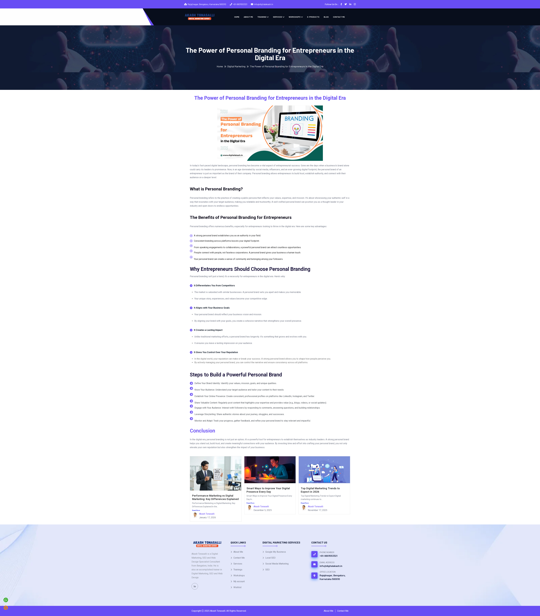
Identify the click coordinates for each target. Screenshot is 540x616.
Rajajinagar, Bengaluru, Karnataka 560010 (333, 577)
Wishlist (237, 587)
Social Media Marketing (277, 563)
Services (277, 17)
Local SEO (270, 557)
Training (261, 17)
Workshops (295, 17)
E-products (313, 17)
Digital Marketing (236, 66)
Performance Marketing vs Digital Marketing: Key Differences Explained (215, 497)
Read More (196, 510)
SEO (267, 569)
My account (239, 581)
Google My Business (275, 552)
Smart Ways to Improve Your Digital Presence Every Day (268, 490)
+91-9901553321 (240, 4)
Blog (326, 17)
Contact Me (339, 17)
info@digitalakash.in (263, 4)
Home (236, 17)
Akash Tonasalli (206, 513)
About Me (248, 17)
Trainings (237, 569)
